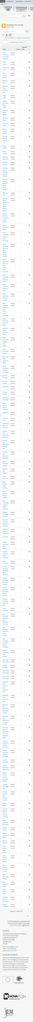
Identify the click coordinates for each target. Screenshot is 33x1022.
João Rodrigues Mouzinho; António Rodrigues (6, 643)
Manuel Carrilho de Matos (6, 227)
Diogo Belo (6, 412)
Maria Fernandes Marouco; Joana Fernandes (5, 237)
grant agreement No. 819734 (17, 969)
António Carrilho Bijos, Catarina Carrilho (5, 796)
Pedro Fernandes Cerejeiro (5, 351)
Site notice (28, 1)
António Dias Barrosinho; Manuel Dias (6, 444)
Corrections (10, 1)
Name (4, 49)
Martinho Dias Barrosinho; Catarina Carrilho (6, 720)
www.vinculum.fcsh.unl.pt (10, 950)
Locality (18, 49)
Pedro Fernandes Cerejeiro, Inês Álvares (5, 342)
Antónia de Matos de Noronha (6, 425)
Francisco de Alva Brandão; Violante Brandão (5, 172)
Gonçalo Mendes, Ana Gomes (6, 899)
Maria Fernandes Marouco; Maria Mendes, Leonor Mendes (5, 250)
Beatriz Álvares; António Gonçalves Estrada (5, 777)
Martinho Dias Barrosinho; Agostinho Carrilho (6, 708)
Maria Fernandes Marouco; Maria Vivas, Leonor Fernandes (5, 309)
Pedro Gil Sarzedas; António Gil (6, 531)
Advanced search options (16, 42)
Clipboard (29, 15)
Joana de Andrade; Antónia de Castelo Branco (6, 218)
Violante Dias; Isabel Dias (6, 786)
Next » (28, 916)
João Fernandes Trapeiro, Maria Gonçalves (5, 505)
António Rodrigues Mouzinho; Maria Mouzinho (6, 570)
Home (2, 1)
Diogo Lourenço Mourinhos (6, 822)
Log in (3, 4)
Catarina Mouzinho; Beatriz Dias (6, 767)
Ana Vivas (5, 537)
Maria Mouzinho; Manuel (6, 876)
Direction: (19, 38)
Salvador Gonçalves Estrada (5, 514)
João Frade (5, 386)
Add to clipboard (29, 53)
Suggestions (19, 1)
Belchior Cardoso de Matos (6, 835)
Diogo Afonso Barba (5, 891)
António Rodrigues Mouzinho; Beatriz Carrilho (6, 591)
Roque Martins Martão (5, 131)
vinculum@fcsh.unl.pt (12, 946)
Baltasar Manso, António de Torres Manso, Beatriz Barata (6, 204)
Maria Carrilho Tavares (5, 75)
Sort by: (7, 38)
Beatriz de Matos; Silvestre (5, 112)
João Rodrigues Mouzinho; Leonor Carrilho (6, 631)
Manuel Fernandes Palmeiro (5, 463)
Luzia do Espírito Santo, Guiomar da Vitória (5, 813)
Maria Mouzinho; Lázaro (6, 884)
